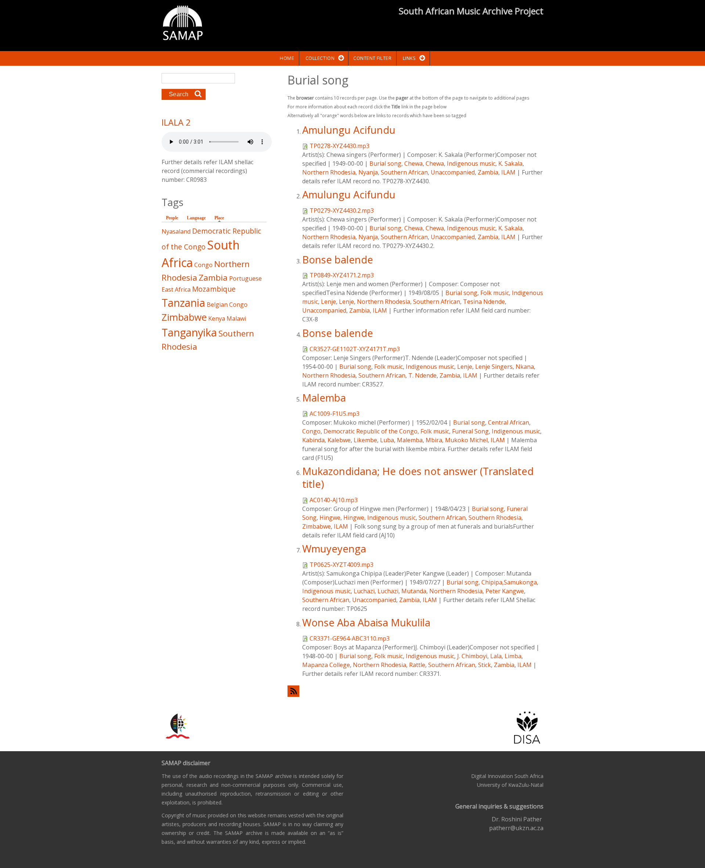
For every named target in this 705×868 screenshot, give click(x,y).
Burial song (385, 163)
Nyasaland (176, 231)
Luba (387, 440)
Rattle (417, 665)
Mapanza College (326, 665)
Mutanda (413, 591)
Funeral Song (470, 431)
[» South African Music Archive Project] (183, 24)
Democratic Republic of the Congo (370, 431)
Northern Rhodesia (328, 172)
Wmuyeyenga (334, 548)
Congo (311, 431)
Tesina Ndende (484, 302)
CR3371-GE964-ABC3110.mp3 (350, 638)
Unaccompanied (453, 172)
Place (221, 217)
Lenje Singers (494, 367)
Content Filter (372, 58)
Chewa (413, 163)
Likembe (365, 440)
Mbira (434, 440)
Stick (484, 665)
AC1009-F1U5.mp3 (334, 414)
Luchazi (364, 591)
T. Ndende (422, 375)
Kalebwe (339, 440)
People (172, 217)
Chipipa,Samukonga (509, 582)
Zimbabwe (316, 526)
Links (409, 58)
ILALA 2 (176, 122)
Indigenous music (471, 163)
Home (287, 58)
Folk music (494, 293)
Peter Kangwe (504, 591)
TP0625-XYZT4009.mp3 (341, 565)
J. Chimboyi (472, 656)
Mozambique (214, 289)
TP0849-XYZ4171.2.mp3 (342, 275)
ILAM (508, 172)
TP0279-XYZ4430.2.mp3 (342, 210)
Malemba (324, 397)
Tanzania (183, 302)
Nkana (525, 367)
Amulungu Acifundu (348, 130)
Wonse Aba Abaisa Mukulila (366, 622)
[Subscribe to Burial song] (415, 691)
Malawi (236, 318)
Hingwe (329, 518)
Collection (320, 58)
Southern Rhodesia (495, 518)
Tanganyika (189, 332)
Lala (496, 656)
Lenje (328, 302)
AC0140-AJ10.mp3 (334, 500)
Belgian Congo (227, 304)
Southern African (404, 172)
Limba (513, 656)
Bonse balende (337, 259)
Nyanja (368, 172)
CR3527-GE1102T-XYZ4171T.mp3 (355, 349)
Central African (508, 422)
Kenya (216, 318)
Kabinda (313, 440)
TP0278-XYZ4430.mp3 (339, 146)
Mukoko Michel (466, 440)
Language (196, 217)
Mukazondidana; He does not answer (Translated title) (418, 477)
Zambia (488, 172)
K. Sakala (510, 163)
